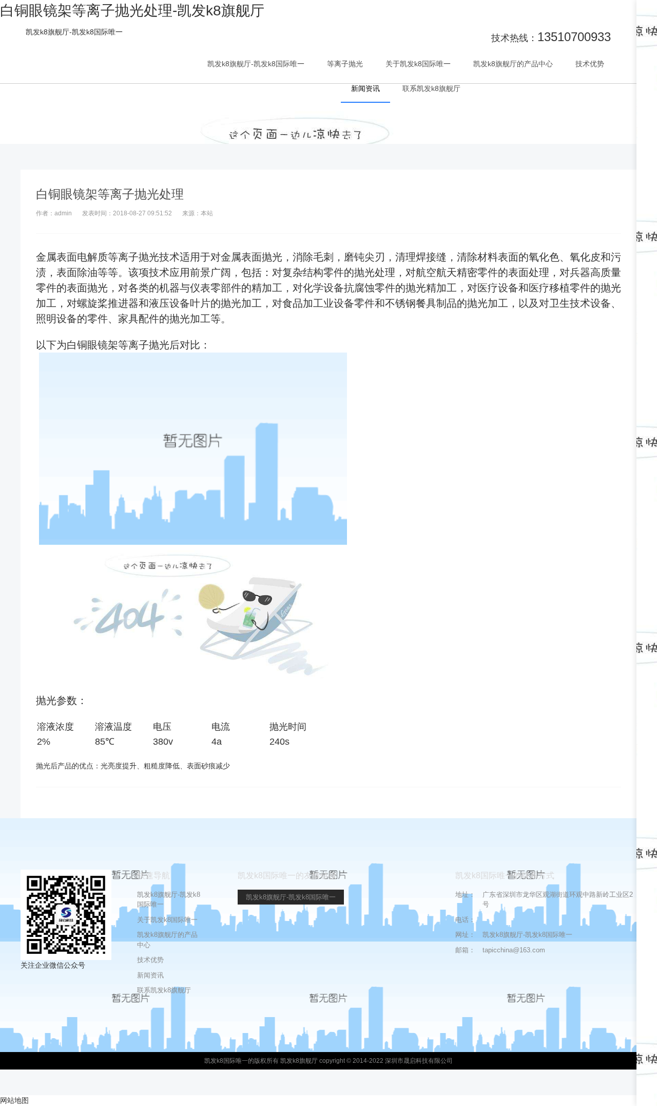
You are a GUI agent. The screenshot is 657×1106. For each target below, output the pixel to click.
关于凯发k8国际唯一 (418, 64)
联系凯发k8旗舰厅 (431, 88)
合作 (647, 69)
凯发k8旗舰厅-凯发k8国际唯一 (74, 32)
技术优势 (589, 64)
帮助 (647, 142)
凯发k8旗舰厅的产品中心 (513, 64)
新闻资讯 (365, 88)
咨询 (647, 103)
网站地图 (14, 1100)
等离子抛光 (345, 64)
